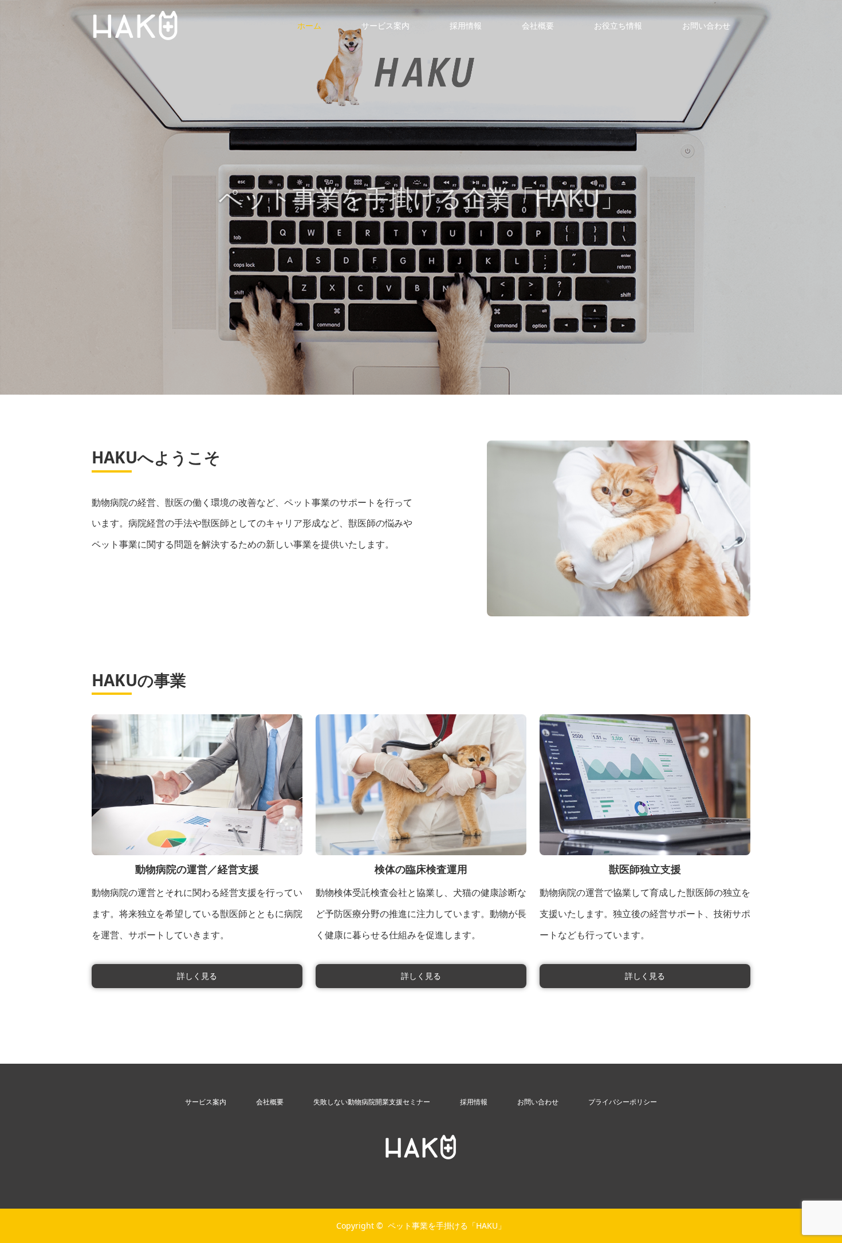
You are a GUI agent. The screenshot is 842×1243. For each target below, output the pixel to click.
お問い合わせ (706, 25)
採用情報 (466, 25)
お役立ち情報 (618, 25)
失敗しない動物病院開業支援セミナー (371, 1102)
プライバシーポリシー (622, 1102)
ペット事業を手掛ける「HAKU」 (447, 1225)
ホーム (309, 25)
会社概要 (538, 25)
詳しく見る (197, 975)
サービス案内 (385, 25)
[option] (421, 197)
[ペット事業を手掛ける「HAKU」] (421, 1147)
